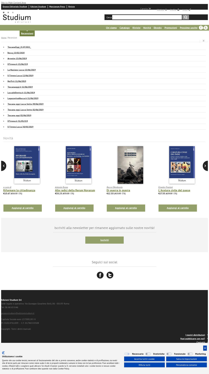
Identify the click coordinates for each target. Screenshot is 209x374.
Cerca (109, 17)
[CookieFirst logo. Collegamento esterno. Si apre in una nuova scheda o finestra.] (3, 352)
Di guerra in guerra (118, 190)
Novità (147, 27)
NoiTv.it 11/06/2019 (17, 81)
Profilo (173, 9)
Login (185, 9)
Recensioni (27, 33)
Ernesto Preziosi (165, 187)
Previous (205, 166)
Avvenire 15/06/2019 (17, 58)
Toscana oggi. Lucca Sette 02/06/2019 (25, 109)
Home (3, 37)
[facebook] (201, 28)
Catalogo (125, 27)
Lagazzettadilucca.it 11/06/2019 (23, 98)
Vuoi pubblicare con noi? (192, 338)
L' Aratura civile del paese (174, 190)
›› (203, 40)
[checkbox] (127, 354)
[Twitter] (206, 28)
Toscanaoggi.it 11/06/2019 (20, 87)
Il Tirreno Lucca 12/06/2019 (20, 75)
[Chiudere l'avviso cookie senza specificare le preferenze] (205, 348)
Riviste (71, 6)
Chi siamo (111, 27)
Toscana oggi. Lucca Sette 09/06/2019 (25, 104)
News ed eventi (9, 33)
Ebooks (158, 27)
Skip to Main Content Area (13, 2)
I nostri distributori (195, 334)
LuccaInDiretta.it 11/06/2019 (21, 92)
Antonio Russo (61, 187)
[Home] (17, 23)
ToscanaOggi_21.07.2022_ (19, 47)
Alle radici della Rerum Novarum (75, 190)
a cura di (7, 187)
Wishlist (160, 9)
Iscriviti (104, 240)
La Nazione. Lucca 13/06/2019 (22, 70)
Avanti (3, 166)
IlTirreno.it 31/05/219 (18, 121)
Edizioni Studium (38, 6)
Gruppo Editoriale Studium (15, 6)
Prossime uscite (188, 27)
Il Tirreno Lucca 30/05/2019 (20, 127)
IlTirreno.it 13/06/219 (18, 64)
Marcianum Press (57, 6)
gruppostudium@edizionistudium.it (17, 313)
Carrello (144, 8)
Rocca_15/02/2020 (16, 53)
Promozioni (170, 27)
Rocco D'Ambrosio (115, 187)
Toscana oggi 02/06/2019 (19, 115)
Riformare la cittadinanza (19, 190)
